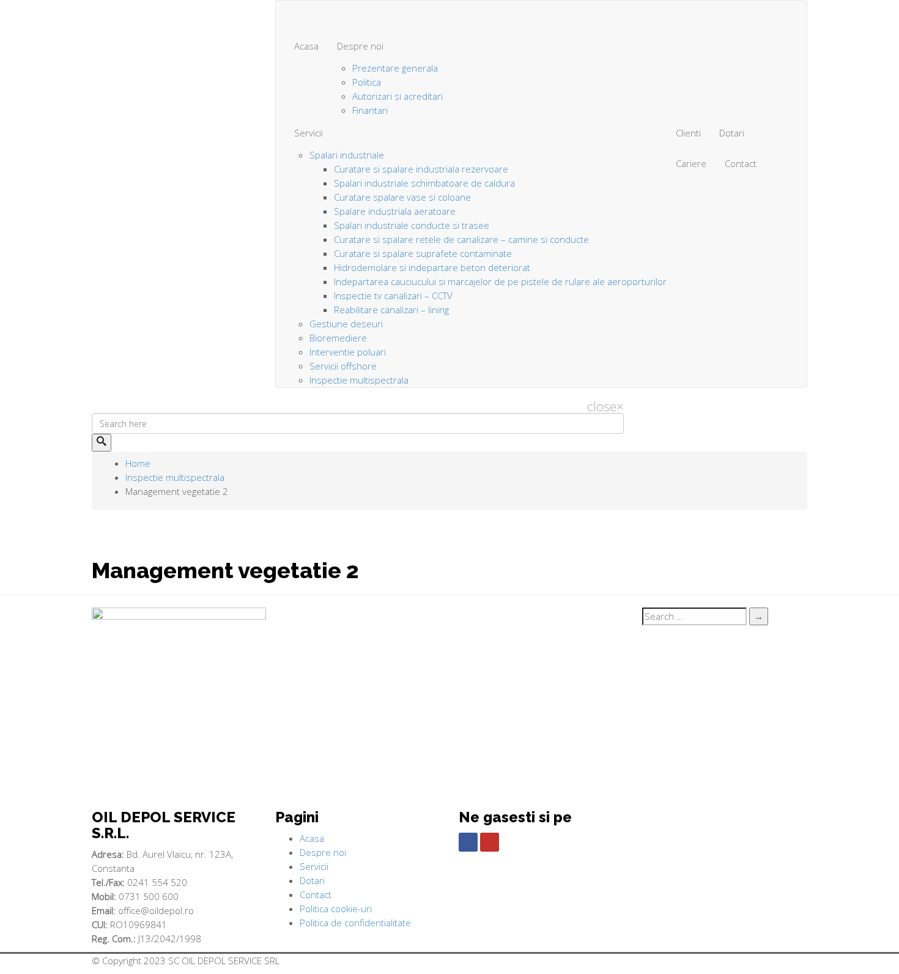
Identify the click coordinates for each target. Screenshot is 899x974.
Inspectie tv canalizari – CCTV (393, 295)
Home (137, 463)
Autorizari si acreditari (397, 96)
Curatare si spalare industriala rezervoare (421, 169)
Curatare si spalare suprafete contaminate (423, 253)
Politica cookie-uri (336, 908)
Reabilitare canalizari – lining (391, 309)
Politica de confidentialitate (355, 922)
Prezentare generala (395, 68)
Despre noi (360, 46)
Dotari (731, 133)
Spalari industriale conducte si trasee (411, 225)
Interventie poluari (347, 352)
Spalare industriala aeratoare (395, 211)
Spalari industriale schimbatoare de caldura (424, 183)
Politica (366, 82)
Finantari (370, 110)
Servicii (308, 133)
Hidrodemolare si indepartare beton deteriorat (432, 267)
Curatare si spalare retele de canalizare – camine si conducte (461, 239)
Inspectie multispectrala (359, 380)
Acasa (306, 46)
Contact (741, 163)
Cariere (691, 163)
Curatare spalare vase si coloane (402, 197)
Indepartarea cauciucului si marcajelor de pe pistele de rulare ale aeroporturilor (500, 281)
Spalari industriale (346, 155)
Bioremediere (338, 338)
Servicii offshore (343, 366)
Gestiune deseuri (346, 324)
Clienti (688, 133)
